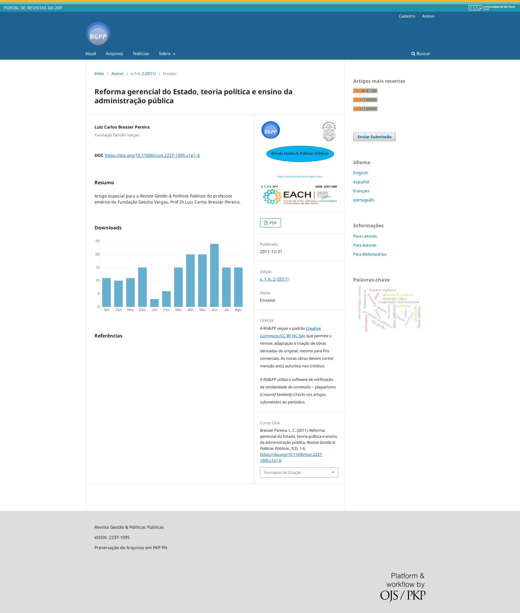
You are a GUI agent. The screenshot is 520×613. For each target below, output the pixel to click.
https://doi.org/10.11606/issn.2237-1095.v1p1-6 (152, 155)
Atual (90, 53)
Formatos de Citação (282, 472)
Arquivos (114, 53)
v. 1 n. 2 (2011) (143, 73)
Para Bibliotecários (369, 254)
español (361, 182)
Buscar (422, 53)
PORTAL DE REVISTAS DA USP (33, 8)
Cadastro (407, 16)
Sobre (165, 53)
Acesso (428, 16)
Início (99, 73)
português (363, 200)
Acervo (117, 73)
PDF (272, 223)
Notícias (141, 53)
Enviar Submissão (375, 136)
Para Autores (364, 245)
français (361, 191)
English (360, 173)
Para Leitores (365, 236)
